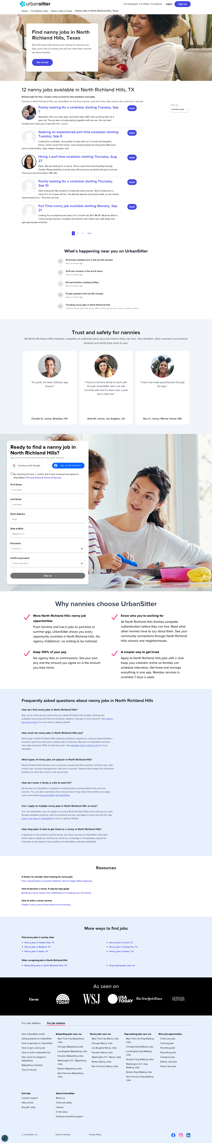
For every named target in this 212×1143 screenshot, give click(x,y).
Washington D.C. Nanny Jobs (106, 1057)
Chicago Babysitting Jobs (70, 1046)
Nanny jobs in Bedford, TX (38, 947)
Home (25, 10)
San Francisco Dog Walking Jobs (139, 1078)
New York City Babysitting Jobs (71, 1040)
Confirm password (19, 558)
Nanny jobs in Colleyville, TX (123, 947)
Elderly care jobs (168, 1061)
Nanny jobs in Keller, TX (36, 951)
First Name (16, 484)
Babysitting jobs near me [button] (69, 1034)
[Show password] (82, 549)
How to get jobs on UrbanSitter (37, 1043)
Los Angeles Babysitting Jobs (72, 1051)
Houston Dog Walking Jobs (139, 1059)
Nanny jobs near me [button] (100, 1034)
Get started (42, 62)
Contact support (30, 1098)
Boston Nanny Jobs (101, 1061)
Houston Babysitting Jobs (70, 1056)
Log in (169, 4)
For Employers (131, 4)
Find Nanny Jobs (39, 10)
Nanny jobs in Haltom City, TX (39, 942)
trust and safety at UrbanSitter (55, 795)
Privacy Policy (34, 477)
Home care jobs (168, 1066)
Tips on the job (29, 1069)
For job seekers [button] (56, 1023)
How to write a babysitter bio (36, 1052)
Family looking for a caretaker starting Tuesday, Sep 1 (78, 109)
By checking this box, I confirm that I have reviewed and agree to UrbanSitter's (45, 476)
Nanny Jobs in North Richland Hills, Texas (97, 10)
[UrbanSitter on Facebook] (171, 1135)
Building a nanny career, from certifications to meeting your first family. (57, 893)
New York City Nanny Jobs (105, 1038)
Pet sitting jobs (167, 1047)
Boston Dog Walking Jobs (139, 1072)
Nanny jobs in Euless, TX (121, 951)
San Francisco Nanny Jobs (105, 1066)
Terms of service (62, 1134)
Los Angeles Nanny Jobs (104, 1047)
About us (60, 1098)
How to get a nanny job (33, 1047)
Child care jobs (167, 1038)
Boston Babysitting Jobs (70, 1068)
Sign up (182, 4)
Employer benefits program (69, 1116)
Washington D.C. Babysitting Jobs (72, 1062)
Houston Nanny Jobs (102, 1052)
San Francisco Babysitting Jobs (70, 1075)
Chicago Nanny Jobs (102, 1043)
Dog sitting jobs (168, 1052)
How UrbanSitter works (33, 1034)
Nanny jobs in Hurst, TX (121, 942)
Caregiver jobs (167, 1057)
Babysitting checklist (32, 1065)
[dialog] (4, 1138)
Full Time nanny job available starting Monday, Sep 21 (77, 208)
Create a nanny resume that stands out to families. (46, 904)
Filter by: (174, 105)
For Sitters (144, 4)
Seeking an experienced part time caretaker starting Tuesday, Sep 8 (78, 134)
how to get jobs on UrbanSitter (37, 818)
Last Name (15, 499)
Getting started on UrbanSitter (37, 1038)
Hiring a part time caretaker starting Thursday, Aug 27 (77, 158)
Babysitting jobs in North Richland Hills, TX (46, 965)
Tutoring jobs (166, 1043)
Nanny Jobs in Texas (61, 10)
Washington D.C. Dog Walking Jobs (137, 1066)
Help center (27, 1102)
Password (15, 543)
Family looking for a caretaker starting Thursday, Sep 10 (75, 183)
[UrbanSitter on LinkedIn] (186, 1135)
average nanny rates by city (85, 745)
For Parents (156, 4)
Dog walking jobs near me (122, 965)
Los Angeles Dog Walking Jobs (139, 1053)
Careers (60, 1107)
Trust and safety (64, 1102)
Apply (132, 108)
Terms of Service (52, 477)
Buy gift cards (28, 1107)
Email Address (17, 514)
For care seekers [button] (31, 1023)
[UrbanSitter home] (36, 4)
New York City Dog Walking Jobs (140, 1040)
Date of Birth (16, 528)
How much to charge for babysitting (34, 1059)
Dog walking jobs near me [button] (137, 1034)
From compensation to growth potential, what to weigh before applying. (57, 881)
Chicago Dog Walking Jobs (139, 1046)
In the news (61, 1111)
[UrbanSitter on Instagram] (179, 1135)
